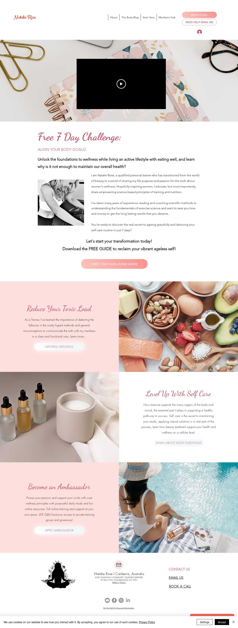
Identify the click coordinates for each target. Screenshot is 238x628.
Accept (222, 622)
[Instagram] (121, 600)
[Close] (233, 622)
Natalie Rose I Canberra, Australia (119, 573)
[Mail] (118, 564)
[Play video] (121, 84)
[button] (114, 264)
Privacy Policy (147, 622)
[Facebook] (114, 600)
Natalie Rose (24, 18)
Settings (204, 622)
